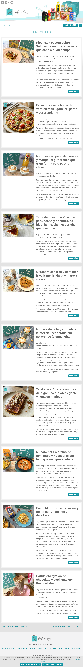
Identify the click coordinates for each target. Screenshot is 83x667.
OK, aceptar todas (31, 664)
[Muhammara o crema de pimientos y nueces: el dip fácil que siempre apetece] (18, 460)
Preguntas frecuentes (9, 648)
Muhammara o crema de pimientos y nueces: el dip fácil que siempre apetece (55, 455)
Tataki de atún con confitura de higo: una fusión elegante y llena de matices (56, 393)
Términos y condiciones (43, 648)
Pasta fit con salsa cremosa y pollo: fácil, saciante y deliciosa (57, 511)
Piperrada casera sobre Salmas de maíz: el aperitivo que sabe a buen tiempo (56, 46)
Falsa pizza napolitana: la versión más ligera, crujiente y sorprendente (56, 109)
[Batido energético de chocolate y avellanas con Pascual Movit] (18, 584)
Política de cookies (74, 648)
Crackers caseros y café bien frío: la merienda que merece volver (57, 275)
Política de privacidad (60, 648)
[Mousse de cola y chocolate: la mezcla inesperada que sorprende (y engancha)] (18, 337)
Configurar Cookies (52, 664)
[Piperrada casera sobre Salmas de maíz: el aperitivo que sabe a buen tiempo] (18, 51)
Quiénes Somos (22, 648)
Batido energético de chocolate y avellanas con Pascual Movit (55, 579)
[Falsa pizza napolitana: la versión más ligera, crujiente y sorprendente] (18, 117)
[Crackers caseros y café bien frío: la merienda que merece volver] (18, 280)
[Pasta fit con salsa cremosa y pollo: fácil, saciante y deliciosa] (18, 516)
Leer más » (73, 92)
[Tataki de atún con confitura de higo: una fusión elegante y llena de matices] (18, 401)
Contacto (32, 648)
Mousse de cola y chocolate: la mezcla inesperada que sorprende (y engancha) (56, 333)
